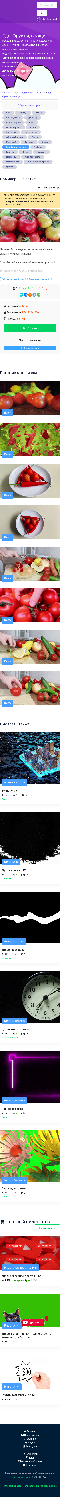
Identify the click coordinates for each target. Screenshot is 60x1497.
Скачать (31, 328)
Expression (31, 1454)
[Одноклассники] (30, 295)
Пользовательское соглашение (40, 1486)
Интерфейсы (12, 162)
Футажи (31, 1438)
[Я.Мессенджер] (21, 295)
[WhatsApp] (38, 295)
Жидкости (11, 132)
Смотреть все (47, 1228)
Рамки (35, 137)
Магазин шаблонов (31, 1461)
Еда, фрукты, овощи (16, 147)
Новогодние (31, 132)
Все (8, 112)
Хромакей (11, 142)
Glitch (31, 122)
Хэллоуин (41, 152)
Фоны (25, 152)
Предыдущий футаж (14, 279)
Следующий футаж (38, 279)
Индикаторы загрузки (38, 162)
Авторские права (12, 1486)
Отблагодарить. (30, 348)
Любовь (38, 147)
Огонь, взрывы (13, 127)
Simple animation (22, 1477)
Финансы (29, 142)
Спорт (45, 142)
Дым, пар (32, 117)
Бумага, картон (13, 122)
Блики (39, 112)
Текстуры (31, 1446)
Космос (10, 152)
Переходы (11, 157)
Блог (31, 1457)
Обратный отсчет (14, 137)
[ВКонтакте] (26, 295)
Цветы (9, 167)
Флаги (33, 127)
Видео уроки (31, 1435)
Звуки (31, 1442)
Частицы (23, 112)
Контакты (31, 1465)
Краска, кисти (13, 117)
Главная (6, 92)
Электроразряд (32, 157)
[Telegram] (34, 295)
